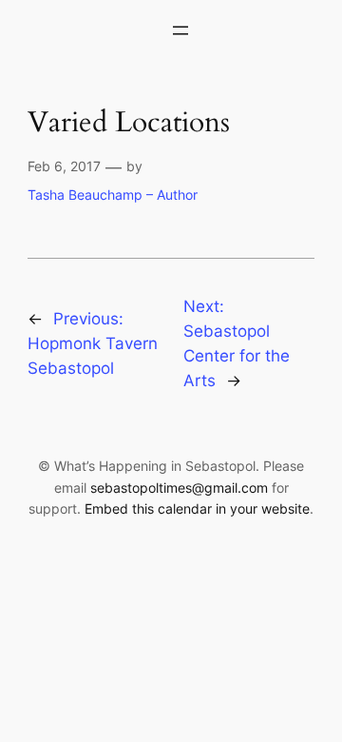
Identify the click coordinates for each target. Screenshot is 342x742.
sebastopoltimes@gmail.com (179, 487)
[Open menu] (180, 30)
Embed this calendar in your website (197, 508)
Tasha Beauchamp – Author (113, 194)
